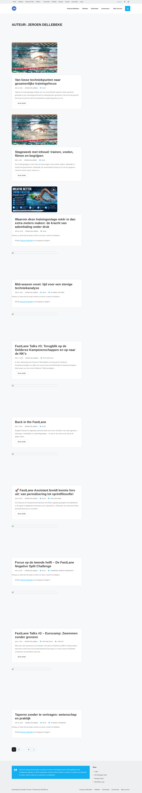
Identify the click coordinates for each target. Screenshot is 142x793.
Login (81, 1)
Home (14, 1)
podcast (61, 641)
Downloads (105, 789)
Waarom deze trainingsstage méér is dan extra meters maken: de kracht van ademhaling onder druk (45, 223)
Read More (22, 103)
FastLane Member (26, 240)
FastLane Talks (29, 1)
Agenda (61, 1)
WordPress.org (99, 782)
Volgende (33, 749)
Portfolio (54, 1)
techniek (61, 292)
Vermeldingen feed (100, 775)
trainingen (54, 570)
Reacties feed (98, 778)
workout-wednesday (66, 570)
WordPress (44, 789)
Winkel (38, 1)
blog (44, 88)
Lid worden (75, 1)
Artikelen (20, 1)
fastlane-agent (56, 498)
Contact (67, 1)
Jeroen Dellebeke (31, 88)
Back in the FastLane (30, 422)
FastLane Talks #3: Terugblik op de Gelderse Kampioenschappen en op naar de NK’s (45, 349)
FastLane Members (85, 789)
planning (54, 292)
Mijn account (125, 789)
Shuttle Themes (26, 789)
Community (46, 1)
